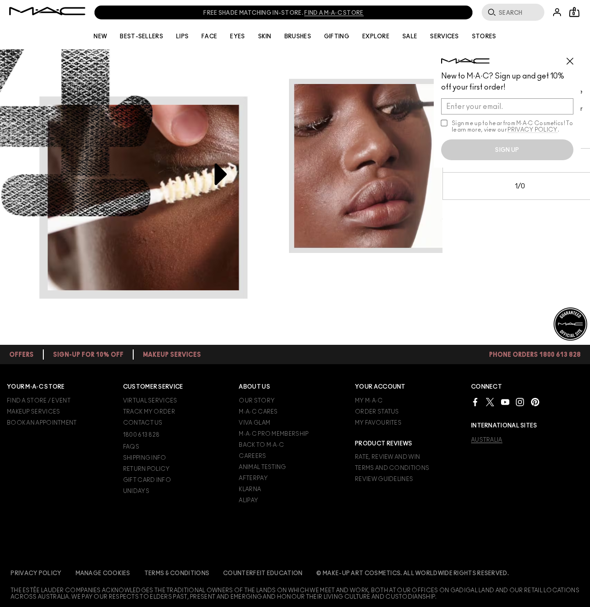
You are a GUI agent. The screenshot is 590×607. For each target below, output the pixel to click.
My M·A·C (369, 400)
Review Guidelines (384, 479)
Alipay (248, 500)
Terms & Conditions (176, 573)
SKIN (264, 36)
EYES (237, 36)
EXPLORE (375, 36)
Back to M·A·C (261, 445)
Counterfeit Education (262, 573)
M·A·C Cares (258, 412)
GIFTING (336, 36)
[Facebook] (475, 401)
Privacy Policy (36, 573)
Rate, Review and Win (387, 457)
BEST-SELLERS (141, 36)
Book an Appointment (42, 423)
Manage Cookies (103, 573)
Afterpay (253, 478)
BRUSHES (297, 36)
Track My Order (149, 412)
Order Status (377, 412)
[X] (490, 401)
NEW (100, 36)
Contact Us (143, 423)
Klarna (250, 489)
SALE (409, 36)
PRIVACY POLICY (532, 129)
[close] (573, 57)
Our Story (257, 400)
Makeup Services (33, 412)
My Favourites (378, 423)
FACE (209, 36)
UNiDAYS (136, 491)
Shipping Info (144, 458)
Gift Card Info (147, 480)
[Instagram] (520, 401)
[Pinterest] (535, 401)
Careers (252, 456)
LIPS (182, 36)
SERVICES (444, 36)
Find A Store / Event (39, 400)
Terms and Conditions (392, 468)
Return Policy (146, 469)
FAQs (131, 447)
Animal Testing (262, 467)
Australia (486, 440)
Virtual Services (150, 400)
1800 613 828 (141, 435)
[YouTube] (505, 401)
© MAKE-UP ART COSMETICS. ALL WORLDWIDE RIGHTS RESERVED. (412, 573)
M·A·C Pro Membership (273, 434)
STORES (484, 36)
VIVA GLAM (254, 423)
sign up (507, 150)
